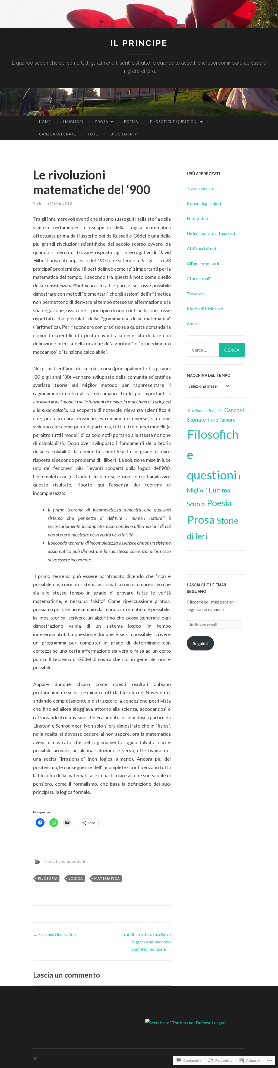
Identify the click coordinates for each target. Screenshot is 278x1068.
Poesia (131, 121)
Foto (93, 134)
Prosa (101, 121)
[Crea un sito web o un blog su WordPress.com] (35, 1058)
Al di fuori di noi (201, 248)
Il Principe (139, 43)
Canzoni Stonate (57, 134)
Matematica (107, 878)
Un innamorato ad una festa (212, 233)
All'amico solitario (203, 263)
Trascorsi (195, 293)
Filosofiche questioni (174, 121)
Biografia (121, 134)
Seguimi (200, 643)
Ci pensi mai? (199, 278)
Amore (193, 323)
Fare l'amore (222, 420)
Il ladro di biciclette (205, 308)
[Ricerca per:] (216, 350)
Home (45, 121)
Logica (76, 878)
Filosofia (48, 878)
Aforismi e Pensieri (204, 410)
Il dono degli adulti (204, 203)
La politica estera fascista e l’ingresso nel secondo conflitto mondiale (146, 942)
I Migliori (73, 121)
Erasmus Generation (54, 934)
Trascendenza (200, 188)
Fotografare (198, 218)
